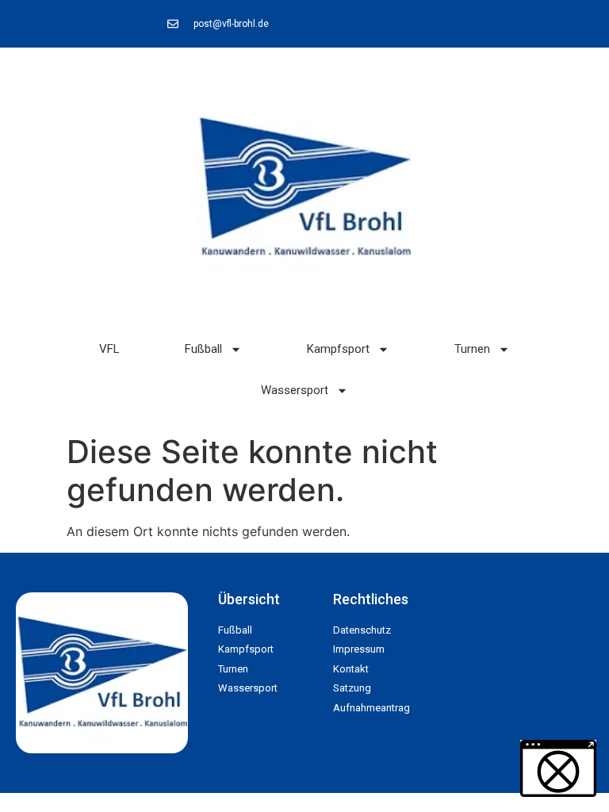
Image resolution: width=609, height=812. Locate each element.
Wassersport (294, 390)
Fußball (203, 349)
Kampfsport (338, 349)
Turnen (472, 349)
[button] (35, 777)
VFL (109, 349)
